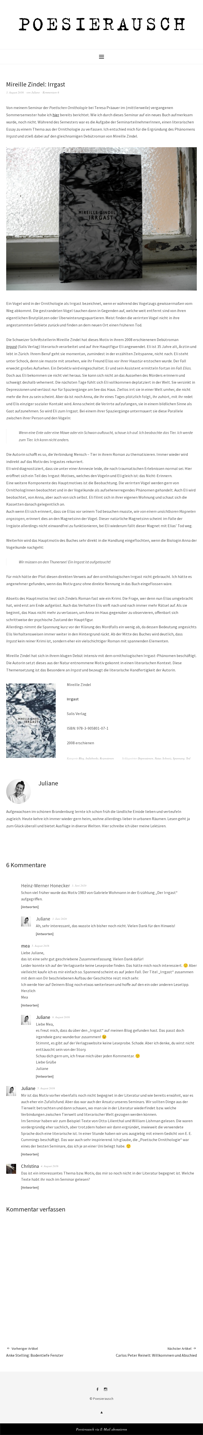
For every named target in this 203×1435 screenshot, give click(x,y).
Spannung (179, 758)
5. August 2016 (40, 945)
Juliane (35, 92)
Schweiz (166, 758)
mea (25, 946)
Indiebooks (92, 758)
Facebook (97, 1391)
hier (55, 114)
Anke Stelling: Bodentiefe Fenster (34, 1352)
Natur (158, 758)
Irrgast (11, 346)
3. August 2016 (15, 92)
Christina (30, 1166)
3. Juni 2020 (79, 885)
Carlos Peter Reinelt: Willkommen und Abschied (156, 1352)
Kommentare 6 (51, 92)
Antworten (30, 907)
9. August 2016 (61, 1017)
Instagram (105, 1391)
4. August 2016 (49, 1166)
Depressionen (145, 758)
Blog (81, 758)
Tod (188, 758)
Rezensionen (107, 758)
